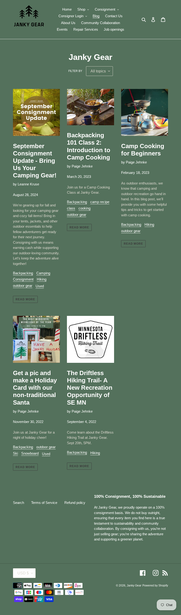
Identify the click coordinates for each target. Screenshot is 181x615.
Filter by (75, 71)
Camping (43, 273)
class (71, 208)
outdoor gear (22, 286)
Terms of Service (44, 503)
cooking (84, 208)
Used (40, 286)
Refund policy (74, 503)
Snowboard (30, 453)
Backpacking (23, 273)
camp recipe (99, 202)
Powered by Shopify (155, 585)
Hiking (41, 279)
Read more (25, 299)
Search (18, 503)
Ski (15, 453)
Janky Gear (134, 585)
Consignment (23, 279)
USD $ (23, 573)
